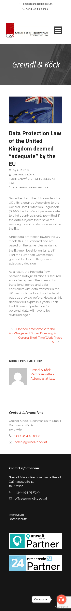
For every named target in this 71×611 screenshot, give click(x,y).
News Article (38, 187)
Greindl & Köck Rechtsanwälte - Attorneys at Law (32, 179)
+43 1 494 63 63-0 (37, 8)
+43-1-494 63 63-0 (27, 436)
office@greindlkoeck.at (37, 3)
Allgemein (20, 187)
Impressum (16, 514)
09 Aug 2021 (21, 170)
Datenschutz (18, 519)
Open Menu (58, 30)
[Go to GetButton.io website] (61, 607)
